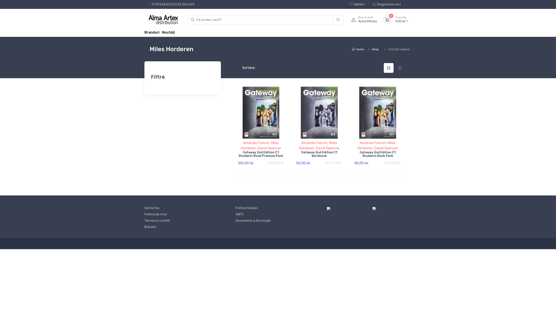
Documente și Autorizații (253, 221)
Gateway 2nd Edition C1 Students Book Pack (378, 154)
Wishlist (359, 4)
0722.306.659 (184, 4)
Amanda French (256, 143)
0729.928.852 (162, 4)
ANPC (239, 214)
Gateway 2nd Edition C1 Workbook (319, 154)
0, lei (400, 19)
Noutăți (168, 32)
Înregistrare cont (389, 4)
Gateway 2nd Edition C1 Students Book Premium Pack (260, 154)
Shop (375, 49)
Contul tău (151, 208)
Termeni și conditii (157, 221)
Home (360, 49)
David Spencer (269, 148)
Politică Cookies (247, 208)
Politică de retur (155, 214)
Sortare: (245, 68)
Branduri (151, 32)
